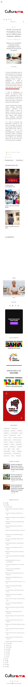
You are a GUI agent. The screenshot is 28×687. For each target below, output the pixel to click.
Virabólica (10, 39)
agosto (7, 649)
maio (7, 654)
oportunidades (7, 451)
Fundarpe (12, 444)
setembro (8, 647)
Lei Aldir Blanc (12, 446)
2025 (5, 505)
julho (7, 651)
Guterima (6, 446)
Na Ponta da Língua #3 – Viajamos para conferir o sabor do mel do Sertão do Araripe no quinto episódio (17, 467)
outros (13, 451)
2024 (5, 658)
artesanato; (19, 430)
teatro (12, 455)
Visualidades (18, 455)
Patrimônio (19, 451)
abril (6, 656)
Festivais (5, 442)
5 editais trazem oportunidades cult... (10, 185)
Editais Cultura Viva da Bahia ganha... (12, 206)
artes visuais (6, 430)
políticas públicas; (17, 453)
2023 (5, 660)
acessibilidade (7, 428)
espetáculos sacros (17, 439)
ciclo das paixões (14, 433)
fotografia (6, 444)
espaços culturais (7, 439)
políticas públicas (7, 453)
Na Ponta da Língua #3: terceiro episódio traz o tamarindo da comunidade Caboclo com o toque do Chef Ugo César (17, 488)
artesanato (13, 430)
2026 (5, 503)
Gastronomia (19, 444)
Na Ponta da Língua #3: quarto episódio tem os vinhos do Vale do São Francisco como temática (17, 477)
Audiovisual (6, 433)
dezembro (8, 506)
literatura (19, 446)
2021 (5, 664)
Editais (14, 27)
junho (7, 653)
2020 (5, 666)
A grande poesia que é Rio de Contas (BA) (13, 641)
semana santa (6, 455)
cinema (20, 433)
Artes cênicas (14, 428)
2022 (5, 662)
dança (19, 435)
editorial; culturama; (17, 437)
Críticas (5, 435)
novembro (8, 643)
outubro (7, 645)
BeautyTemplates (17, 683)
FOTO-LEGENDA (18, 442)
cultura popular (12, 435)
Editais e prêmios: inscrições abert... (12, 227)
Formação (11, 442)
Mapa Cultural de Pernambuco (12, 88)
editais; (9, 437)
